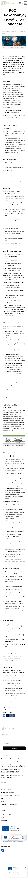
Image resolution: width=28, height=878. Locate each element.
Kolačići (3, 817)
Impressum (4, 820)
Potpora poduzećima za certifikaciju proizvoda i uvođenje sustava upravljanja (13, 765)
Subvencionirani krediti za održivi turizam (12, 759)
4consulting (12, 872)
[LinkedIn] (10, 715)
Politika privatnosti (6, 814)
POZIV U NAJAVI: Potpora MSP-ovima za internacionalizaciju (12, 776)
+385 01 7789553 (8, 789)
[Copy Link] (13, 715)
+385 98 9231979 (8, 786)
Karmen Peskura (12, 31)
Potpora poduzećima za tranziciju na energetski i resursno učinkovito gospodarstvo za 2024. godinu (11, 771)
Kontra (24, 859)
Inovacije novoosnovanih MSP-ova (10, 762)
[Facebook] (4, 715)
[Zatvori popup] (25, 867)
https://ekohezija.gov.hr (9, 628)
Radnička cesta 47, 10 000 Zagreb (10, 795)
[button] (25, 16)
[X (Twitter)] (7, 715)
